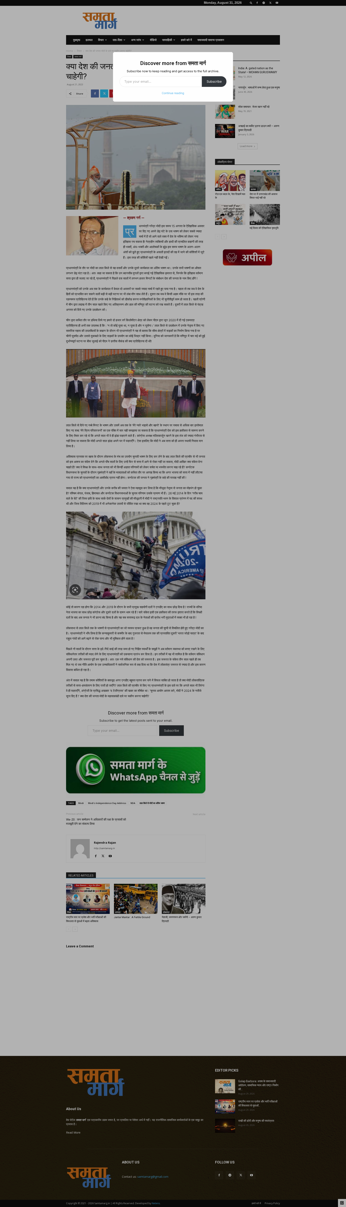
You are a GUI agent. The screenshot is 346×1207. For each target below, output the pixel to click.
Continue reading (173, 93)
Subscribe (214, 81)
